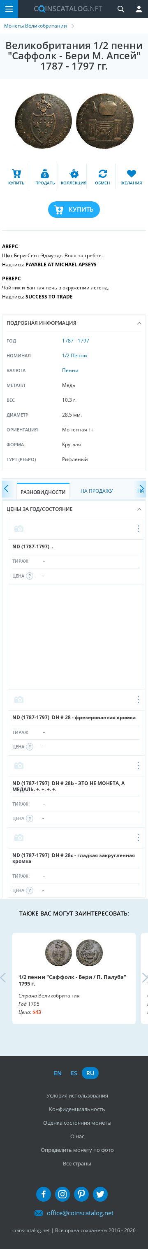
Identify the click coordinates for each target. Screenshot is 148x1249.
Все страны (77, 1163)
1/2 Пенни (74, 355)
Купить (81, 209)
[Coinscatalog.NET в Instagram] (62, 1194)
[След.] (140, 489)
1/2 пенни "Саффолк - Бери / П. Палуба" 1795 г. (72, 980)
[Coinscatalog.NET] (65, 9)
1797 (83, 340)
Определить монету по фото (77, 1149)
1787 (68, 340)
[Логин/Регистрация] (139, 9)
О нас (77, 1136)
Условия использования (77, 1095)
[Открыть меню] (139, 529)
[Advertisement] (76, 636)
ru (90, 1073)
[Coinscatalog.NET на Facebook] (43, 1194)
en (58, 1073)
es (74, 1073)
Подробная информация (41, 322)
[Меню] (9, 9)
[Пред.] (8, 489)
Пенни (70, 370)
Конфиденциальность (77, 1109)
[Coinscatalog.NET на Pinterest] (81, 1194)
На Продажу (97, 490)
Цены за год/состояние (40, 509)
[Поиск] (121, 9)
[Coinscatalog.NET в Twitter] (100, 1194)
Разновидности (43, 492)
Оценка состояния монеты (77, 1122)
